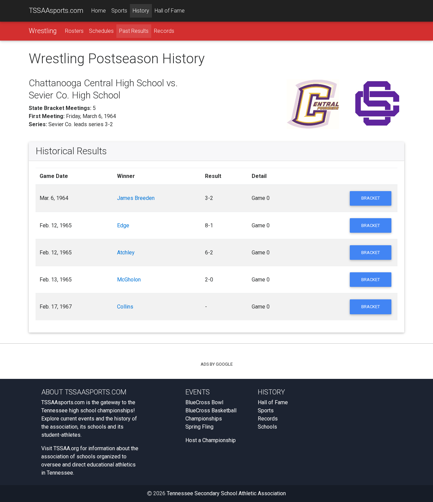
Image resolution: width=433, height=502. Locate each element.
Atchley (126, 252)
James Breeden (136, 198)
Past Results (134, 31)
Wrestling (43, 31)
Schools (267, 427)
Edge (123, 225)
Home (98, 10)
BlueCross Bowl (204, 402)
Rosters (74, 31)
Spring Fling (199, 427)
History (141, 10)
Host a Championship (210, 440)
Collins (125, 306)
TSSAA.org (66, 448)
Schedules (101, 31)
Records (164, 31)
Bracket (370, 198)
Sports (119, 10)
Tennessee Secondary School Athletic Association (226, 493)
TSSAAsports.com (56, 10)
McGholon (129, 279)
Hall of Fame (170, 10)
